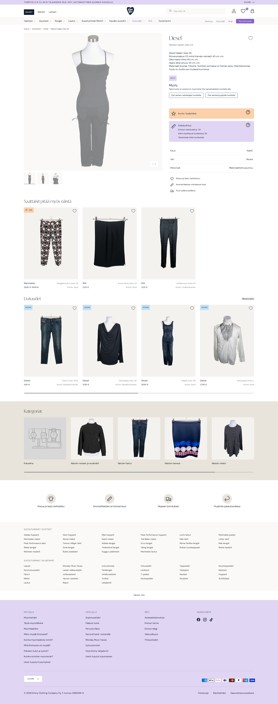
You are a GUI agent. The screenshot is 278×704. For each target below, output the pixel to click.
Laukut (71, 20)
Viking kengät (147, 547)
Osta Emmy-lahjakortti (97, 651)
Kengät (58, 20)
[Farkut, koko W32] (51, 341)
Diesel (46, 29)
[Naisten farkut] (139, 438)
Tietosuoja (203, 693)
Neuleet (183, 574)
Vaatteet (28, 20)
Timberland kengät (110, 547)
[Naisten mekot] (233, 438)
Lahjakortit (106, 582)
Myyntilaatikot (31, 628)
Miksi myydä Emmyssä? (36, 634)
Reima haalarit (225, 547)
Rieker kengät (30, 547)
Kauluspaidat (147, 578)
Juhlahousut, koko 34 (185, 283)
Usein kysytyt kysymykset (37, 662)
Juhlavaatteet (69, 574)
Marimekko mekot (32, 539)
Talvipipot (184, 570)
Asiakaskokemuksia (154, 617)
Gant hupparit (69, 535)
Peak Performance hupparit (153, 535)
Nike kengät (224, 543)
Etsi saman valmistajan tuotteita (186, 95)
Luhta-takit (224, 539)
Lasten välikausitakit (72, 570)
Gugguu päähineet (110, 551)
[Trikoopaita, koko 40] (110, 341)
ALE (150, 20)
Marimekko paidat (227, 535)
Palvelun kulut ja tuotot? (36, 651)
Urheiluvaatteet (109, 574)
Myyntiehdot (30, 617)
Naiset (29, 12)
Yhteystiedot (151, 639)
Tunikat (105, 578)
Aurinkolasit (224, 578)
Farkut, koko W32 (70, 380)
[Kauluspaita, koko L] (227, 341)
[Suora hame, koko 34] (110, 243)
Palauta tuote (92, 623)
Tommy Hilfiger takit (72, 543)
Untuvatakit (146, 566)
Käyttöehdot (219, 693)
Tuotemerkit (164, 20)
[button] (252, 11)
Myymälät (220, 21)
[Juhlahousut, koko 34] (168, 243)
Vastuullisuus (151, 634)
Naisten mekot (219, 463)
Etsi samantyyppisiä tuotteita (221, 95)
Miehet (41, 12)
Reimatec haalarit (32, 551)
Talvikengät (107, 570)
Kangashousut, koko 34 (67, 283)
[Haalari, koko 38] (168, 341)
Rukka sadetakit (70, 551)
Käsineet (223, 570)
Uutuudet (137, 20)
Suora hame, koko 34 (127, 283)
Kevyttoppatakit (226, 566)
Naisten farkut (125, 463)
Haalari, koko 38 (188, 380)
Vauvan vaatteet (70, 578)
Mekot (27, 578)
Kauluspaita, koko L (245, 380)
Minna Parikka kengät (189, 543)
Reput (65, 582)
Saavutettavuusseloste (242, 693)
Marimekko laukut (149, 551)
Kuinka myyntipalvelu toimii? (38, 639)
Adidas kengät (108, 543)
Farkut (27, 574)
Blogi (230, 21)
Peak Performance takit (35, 543)
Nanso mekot (69, 539)
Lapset (53, 12)
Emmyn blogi (151, 628)
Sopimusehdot (93, 617)
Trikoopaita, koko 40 (128, 380)
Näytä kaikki (248, 298)
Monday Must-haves (72, 566)
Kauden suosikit (117, 20)
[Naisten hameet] (186, 438)
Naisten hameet (172, 463)
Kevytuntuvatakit (32, 570)
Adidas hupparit (31, 535)
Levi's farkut (185, 535)
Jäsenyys (209, 21)
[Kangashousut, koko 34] (51, 243)
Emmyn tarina (152, 623)
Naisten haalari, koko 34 (60, 29)
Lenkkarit (145, 570)
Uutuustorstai (108, 566)
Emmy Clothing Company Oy (46, 693)
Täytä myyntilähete (33, 623)
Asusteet (44, 20)
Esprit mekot (107, 539)
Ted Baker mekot (148, 539)
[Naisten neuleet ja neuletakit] (92, 438)
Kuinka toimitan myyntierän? (38, 656)
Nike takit (184, 539)
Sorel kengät (68, 547)
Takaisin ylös (139, 595)
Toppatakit (185, 566)
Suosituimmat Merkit (92, 20)
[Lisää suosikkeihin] (250, 38)
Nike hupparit (108, 535)
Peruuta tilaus (93, 628)
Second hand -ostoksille (98, 634)
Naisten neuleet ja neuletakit (85, 463)
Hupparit (223, 574)
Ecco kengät (146, 543)
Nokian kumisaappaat (190, 547)
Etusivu (26, 29)
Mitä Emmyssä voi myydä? (37, 645)
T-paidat (145, 574)
